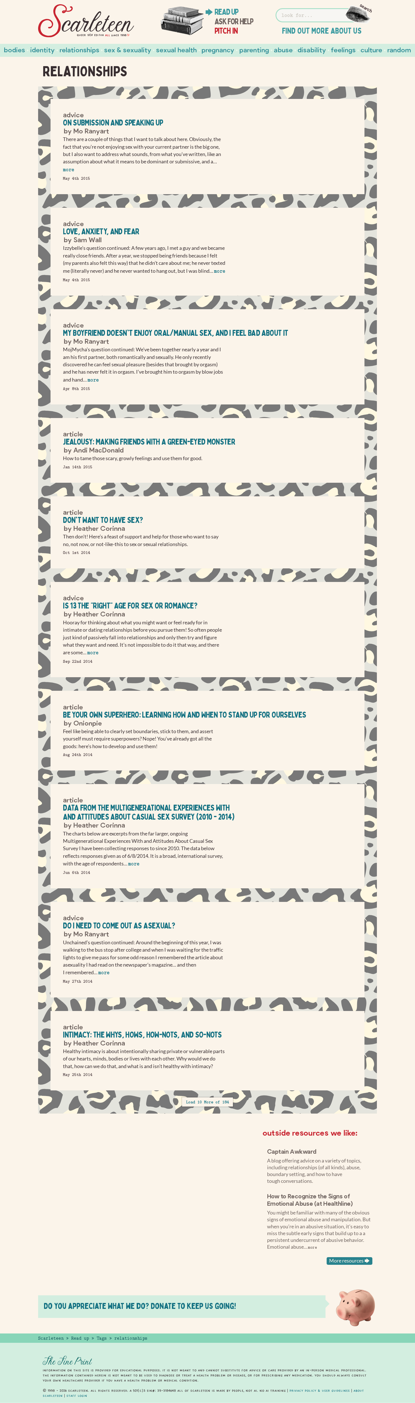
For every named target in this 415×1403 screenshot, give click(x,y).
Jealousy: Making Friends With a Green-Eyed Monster (149, 442)
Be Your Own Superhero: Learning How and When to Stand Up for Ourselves (184, 715)
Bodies (14, 50)
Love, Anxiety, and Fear (101, 231)
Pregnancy (218, 50)
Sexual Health (176, 50)
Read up (226, 12)
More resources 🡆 (349, 1261)
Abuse (283, 50)
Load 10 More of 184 (207, 1102)
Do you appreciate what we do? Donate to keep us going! (140, 1306)
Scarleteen (51, 1338)
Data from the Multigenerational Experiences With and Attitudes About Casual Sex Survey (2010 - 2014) (148, 812)
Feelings (343, 50)
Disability (312, 50)
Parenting (254, 50)
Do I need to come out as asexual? (119, 925)
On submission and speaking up (113, 122)
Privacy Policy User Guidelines (319, 1390)
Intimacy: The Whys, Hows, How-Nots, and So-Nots (142, 1035)
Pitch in (226, 31)
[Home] (86, 21)
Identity (42, 50)
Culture (371, 50)
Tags (102, 1338)
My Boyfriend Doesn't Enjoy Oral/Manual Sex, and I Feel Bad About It (175, 333)
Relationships (79, 50)
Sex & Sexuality (127, 50)
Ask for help (234, 21)
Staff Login (76, 1395)
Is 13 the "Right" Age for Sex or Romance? (130, 605)
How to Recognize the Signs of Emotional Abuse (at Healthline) (310, 1199)
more (68, 169)
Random (399, 50)
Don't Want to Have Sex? (103, 520)
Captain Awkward (291, 1151)
